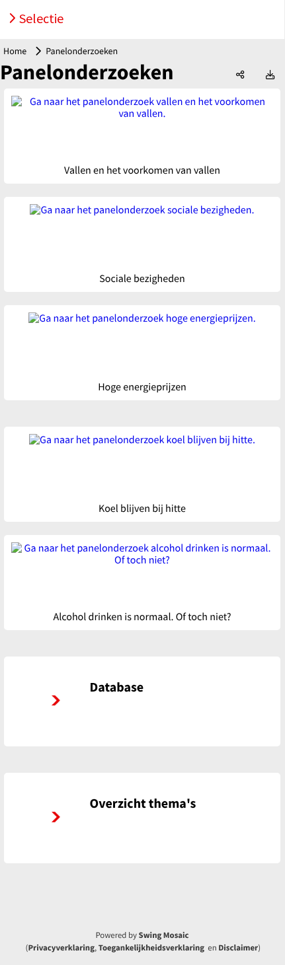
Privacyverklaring (61, 948)
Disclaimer (238, 948)
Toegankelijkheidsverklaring (151, 948)
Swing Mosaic (164, 935)
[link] (142, 701)
